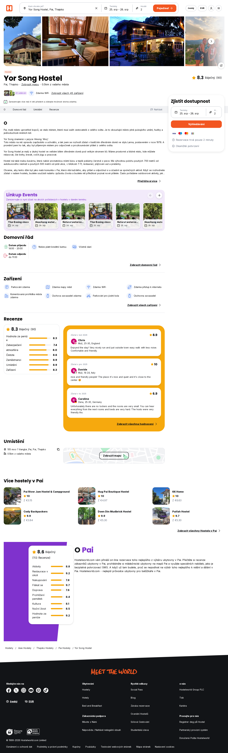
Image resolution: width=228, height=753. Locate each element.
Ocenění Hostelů (139, 713)
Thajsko (13, 84)
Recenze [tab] (54, 109)
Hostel (8, 72)
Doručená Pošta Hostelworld (194, 738)
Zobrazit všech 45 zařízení (67, 93)
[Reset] (96, 8)
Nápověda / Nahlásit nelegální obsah (101, 730)
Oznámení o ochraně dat (19, 746)
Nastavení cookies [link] (164, 746)
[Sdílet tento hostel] (221, 65)
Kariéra (183, 705)
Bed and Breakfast (92, 705)
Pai (5, 84)
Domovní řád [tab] (19, 109)
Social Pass (137, 689)
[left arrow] (150, 195)
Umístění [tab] (38, 109)
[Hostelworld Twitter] (16, 690)
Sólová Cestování (140, 722)
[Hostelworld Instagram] (23, 690)
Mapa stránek (143, 746)
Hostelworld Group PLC (191, 689)
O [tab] (4, 109)
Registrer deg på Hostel (192, 722)
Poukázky (90, 746)
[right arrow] (159, 195)
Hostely (86, 689)
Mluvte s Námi (89, 722)
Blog (133, 697)
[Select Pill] (211, 8)
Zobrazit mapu (30, 84)
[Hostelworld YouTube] (31, 690)
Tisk (181, 697)
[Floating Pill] (211, 41)
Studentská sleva (140, 730)
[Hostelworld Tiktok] (45, 690)
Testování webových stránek (116, 746)
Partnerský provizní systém (193, 730)
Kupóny (77, 746)
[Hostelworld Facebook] (8, 690)
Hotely (85, 697)
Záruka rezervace (140, 705)
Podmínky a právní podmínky (52, 746)
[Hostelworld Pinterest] (38, 690)
